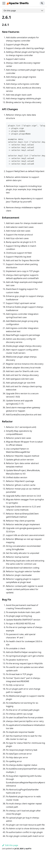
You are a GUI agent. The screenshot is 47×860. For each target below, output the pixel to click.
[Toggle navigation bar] (4, 3)
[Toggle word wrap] (37, 125)
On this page (10, 10)
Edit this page (11, 845)
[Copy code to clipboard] (42, 125)
